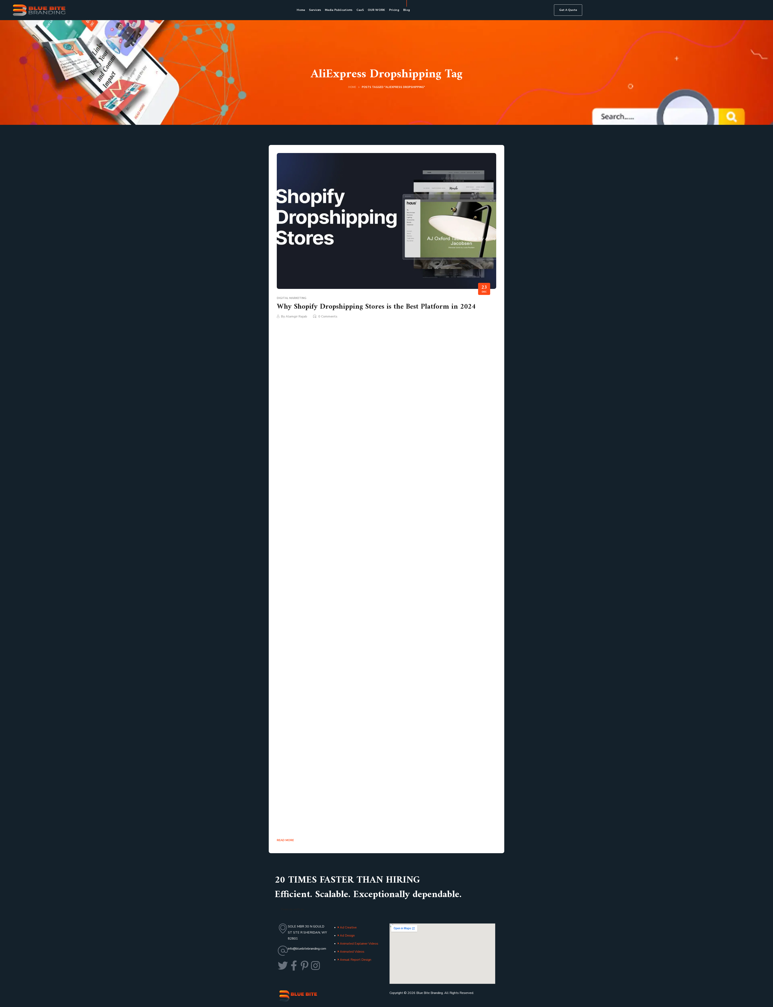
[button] (568, 10)
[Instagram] (315, 965)
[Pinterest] (305, 965)
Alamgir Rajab (296, 316)
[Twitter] (283, 965)
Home (352, 87)
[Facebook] (294, 965)
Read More (285, 840)
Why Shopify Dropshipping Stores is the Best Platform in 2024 (376, 307)
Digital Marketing (291, 298)
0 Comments (327, 316)
